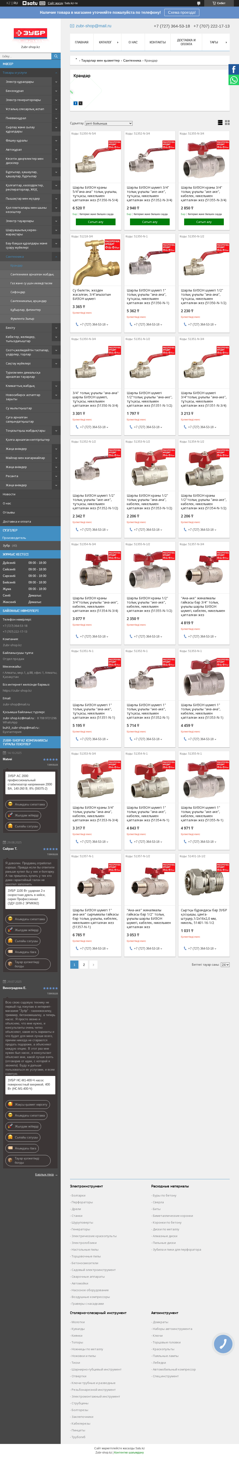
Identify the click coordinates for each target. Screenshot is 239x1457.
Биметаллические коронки (173, 1216)
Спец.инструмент (166, 1376)
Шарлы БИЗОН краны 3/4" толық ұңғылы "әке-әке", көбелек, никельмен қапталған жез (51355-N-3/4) (203, 193)
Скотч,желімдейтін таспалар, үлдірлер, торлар (27, 352)
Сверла (158, 1202)
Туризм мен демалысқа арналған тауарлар (23, 374)
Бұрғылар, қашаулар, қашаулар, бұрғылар (21, 174)
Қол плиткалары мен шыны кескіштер (26, 209)
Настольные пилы (85, 1249)
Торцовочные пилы (86, 1256)
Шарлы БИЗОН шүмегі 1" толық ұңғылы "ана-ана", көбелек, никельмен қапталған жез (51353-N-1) (202, 711)
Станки (77, 1216)
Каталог (105, 42)
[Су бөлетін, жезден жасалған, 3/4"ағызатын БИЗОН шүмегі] (95, 262)
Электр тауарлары (20, 221)
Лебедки (159, 1362)
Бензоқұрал (15, 91)
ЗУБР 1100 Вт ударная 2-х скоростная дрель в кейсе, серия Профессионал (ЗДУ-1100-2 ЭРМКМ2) (27, 897)
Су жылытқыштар (19, 408)
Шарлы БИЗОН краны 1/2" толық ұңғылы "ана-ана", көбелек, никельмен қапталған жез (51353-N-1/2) (149, 501)
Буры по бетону (164, 1195)
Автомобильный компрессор (174, 1369)
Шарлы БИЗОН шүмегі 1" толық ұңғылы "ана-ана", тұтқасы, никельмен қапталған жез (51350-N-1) (148, 296)
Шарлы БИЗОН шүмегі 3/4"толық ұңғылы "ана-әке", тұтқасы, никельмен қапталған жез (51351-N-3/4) (204, 399)
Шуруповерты (82, 1222)
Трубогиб (78, 1437)
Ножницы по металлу (87, 1349)
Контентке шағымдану (129, 1452)
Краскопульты (163, 1349)
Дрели (76, 1209)
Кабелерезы (81, 1423)
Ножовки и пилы (84, 1356)
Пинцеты (78, 1430)
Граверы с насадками (88, 1303)
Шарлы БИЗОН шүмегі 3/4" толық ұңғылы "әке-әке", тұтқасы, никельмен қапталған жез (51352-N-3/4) (149, 193)
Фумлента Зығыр (22, 319)
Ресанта (12, 476)
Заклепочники (82, 1417)
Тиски (76, 1362)
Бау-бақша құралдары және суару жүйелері (26, 245)
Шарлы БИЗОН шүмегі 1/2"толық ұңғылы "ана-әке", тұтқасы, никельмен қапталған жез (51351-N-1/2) (149, 399)
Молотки (78, 1322)
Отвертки (79, 1376)
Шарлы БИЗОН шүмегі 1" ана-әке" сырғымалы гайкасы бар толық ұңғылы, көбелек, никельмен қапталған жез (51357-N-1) (96, 918)
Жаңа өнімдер (16, 449)
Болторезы (80, 1410)
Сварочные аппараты (88, 1276)
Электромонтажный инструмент (96, 1396)
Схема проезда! (182, 12)
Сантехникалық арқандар (29, 301)
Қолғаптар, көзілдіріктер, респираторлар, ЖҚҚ (25, 187)
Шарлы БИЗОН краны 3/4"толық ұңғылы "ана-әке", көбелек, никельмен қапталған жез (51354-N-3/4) (95, 604)
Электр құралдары (20, 82)
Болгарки (78, 1195)
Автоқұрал (14, 149)
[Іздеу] (56, 56)
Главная (81, 42)
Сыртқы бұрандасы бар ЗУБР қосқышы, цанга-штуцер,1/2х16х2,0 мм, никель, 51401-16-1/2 (204, 916)
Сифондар (18, 292)
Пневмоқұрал (16, 118)
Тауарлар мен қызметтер (100, 60)
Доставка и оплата (17, 521)
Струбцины (80, 1403)
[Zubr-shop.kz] (30, 33)
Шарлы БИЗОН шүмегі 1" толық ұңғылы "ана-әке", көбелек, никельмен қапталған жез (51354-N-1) (148, 813)
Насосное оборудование (90, 1290)
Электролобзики (84, 1243)
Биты (157, 1209)
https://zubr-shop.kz (17, 690)
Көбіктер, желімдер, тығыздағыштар (20, 339)
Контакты (158, 42)
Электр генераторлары (23, 100)
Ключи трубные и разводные (94, 1383)
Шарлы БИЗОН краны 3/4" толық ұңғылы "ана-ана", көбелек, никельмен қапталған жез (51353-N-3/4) (95, 813)
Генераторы (81, 1229)
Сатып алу (95, 222)
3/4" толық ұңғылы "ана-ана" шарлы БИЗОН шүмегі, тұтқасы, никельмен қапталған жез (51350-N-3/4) (96, 399)
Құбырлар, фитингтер (26, 310)
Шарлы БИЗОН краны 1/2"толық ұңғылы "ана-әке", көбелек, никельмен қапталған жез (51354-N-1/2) (204, 501)
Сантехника (15, 256)
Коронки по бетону (167, 1222)
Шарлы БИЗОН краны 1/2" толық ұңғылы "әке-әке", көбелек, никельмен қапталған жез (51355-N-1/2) (149, 604)
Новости (9, 494)
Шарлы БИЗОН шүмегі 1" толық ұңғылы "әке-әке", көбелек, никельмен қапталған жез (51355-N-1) (202, 813)
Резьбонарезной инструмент (94, 1390)
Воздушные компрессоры (91, 1297)
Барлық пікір (44, 1174)
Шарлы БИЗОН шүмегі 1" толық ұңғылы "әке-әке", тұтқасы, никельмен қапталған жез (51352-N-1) (148, 711)
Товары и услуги (15, 72)
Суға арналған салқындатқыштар (20, 419)
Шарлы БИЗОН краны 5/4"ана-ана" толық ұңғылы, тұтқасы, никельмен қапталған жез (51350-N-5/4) (95, 193)
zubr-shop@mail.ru (16, 704)
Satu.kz (140, 1448)
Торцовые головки (167, 1342)
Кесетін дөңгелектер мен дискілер (24, 160)
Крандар (17, 265)
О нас (7, 503)
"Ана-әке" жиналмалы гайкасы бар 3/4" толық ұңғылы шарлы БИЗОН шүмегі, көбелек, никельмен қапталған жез (203, 606)
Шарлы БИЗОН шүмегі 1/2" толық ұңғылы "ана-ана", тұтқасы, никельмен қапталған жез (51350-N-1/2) (203, 296)
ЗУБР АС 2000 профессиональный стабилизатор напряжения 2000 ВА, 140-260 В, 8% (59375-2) (30, 782)
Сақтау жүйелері (18, 363)
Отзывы (9, 512)
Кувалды (78, 1329)
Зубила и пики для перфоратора (177, 1249)
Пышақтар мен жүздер (23, 198)
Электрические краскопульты (94, 1236)
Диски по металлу (166, 1229)
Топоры (77, 1342)
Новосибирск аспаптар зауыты (23, 397)
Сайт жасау (55, 3)
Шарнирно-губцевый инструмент (97, 1369)
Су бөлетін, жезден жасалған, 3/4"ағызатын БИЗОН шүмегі (92, 294)
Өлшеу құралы (17, 140)
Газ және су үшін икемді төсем (31, 283)
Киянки (77, 1335)
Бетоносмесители (85, 1263)
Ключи (158, 1335)
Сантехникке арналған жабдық (32, 274)
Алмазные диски (165, 1236)
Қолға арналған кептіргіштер (28, 439)
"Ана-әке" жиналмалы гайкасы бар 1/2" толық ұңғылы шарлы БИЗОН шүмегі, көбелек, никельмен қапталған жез (149, 918)
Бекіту (10, 328)
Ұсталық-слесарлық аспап (25, 109)
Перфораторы (82, 1202)
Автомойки (80, 1283)
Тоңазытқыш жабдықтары (25, 430)
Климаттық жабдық (20, 386)
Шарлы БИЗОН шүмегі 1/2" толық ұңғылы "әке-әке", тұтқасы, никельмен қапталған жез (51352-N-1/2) (95, 501)
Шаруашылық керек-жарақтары (21, 232)
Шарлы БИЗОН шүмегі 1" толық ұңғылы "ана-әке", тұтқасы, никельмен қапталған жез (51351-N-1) (94, 711)
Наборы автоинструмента (172, 1329)
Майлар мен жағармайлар (25, 458)
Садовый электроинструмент (94, 1270)
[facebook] (75, 104)
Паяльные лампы (166, 1356)
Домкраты (160, 1322)
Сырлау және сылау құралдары (20, 129)
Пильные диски (164, 1243)
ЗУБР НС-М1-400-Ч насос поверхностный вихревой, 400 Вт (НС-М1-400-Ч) (29, 1084)
